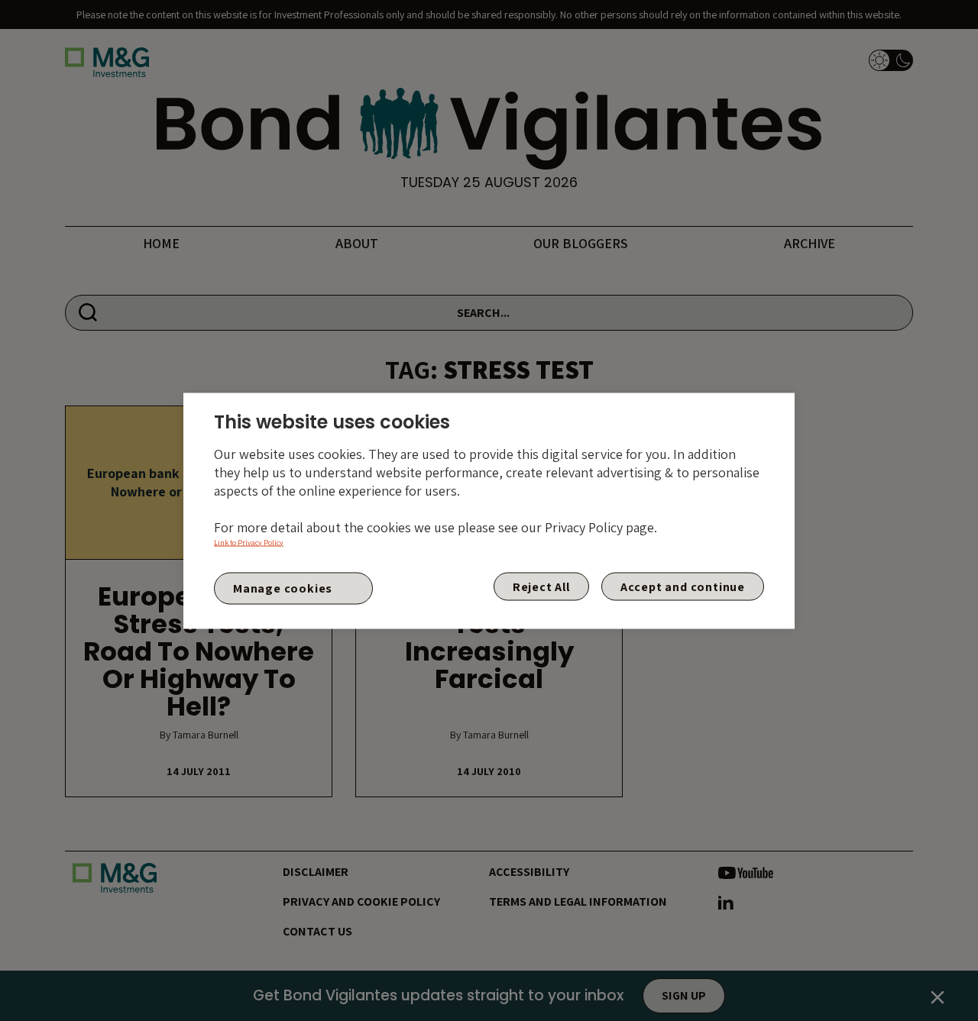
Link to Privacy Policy (248, 542)
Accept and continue (682, 586)
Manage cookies (282, 588)
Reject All (541, 586)
